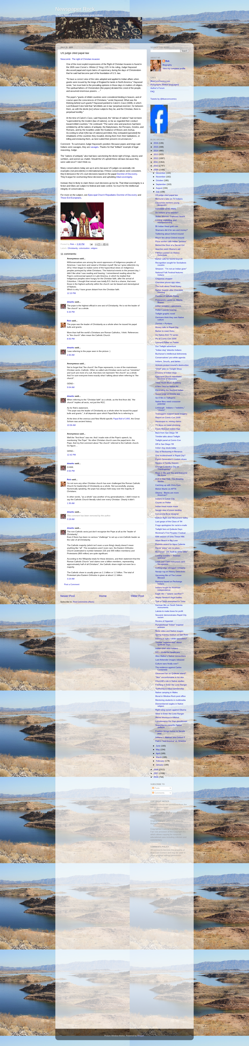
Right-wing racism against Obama (170, 710)
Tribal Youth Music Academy (168, 383)
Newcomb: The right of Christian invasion (80, 59)
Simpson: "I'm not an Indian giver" (171, 269)
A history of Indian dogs (166, 373)
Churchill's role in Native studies (169, 681)
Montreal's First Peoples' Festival (170, 533)
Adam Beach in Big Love (166, 540)
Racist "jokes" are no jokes (167, 548)
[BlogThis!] (99, 244)
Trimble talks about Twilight (167, 436)
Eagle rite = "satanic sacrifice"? (169, 594)
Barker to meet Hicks (164, 331)
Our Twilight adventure (165, 346)
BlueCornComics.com (160, 81)
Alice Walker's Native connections (170, 656)
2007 (156, 773)
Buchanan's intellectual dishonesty (171, 354)
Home (103, 595)
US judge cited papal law (166, 195)
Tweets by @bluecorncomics (163, 99)
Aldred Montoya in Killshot (167, 717)
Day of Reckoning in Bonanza (168, 452)
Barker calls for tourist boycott (168, 259)
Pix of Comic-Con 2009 (165, 339)
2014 (156, 151)
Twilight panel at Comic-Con (168, 440)
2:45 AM (70, 355)
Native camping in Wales (166, 692)
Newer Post (67, 595)
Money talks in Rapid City (166, 327)
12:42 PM (71, 455)
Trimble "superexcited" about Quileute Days (168, 643)
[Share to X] (101, 244)
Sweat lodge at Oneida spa (167, 394)
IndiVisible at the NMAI (165, 209)
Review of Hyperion (164, 621)
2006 (156, 777)
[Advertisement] (168, 879)
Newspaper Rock (75, 9)
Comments (159, 793)
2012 (156, 158)
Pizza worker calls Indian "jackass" (171, 241)
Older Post (137, 595)
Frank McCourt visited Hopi (167, 429)
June (158, 746)
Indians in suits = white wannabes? (171, 639)
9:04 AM (70, 387)
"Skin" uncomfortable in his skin (169, 677)
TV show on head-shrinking (167, 425)
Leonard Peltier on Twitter (167, 342)
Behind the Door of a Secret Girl (169, 245)
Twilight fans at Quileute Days (168, 529)
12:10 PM (71, 293)
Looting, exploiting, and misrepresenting (166, 221)
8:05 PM (71, 339)
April (158, 753)
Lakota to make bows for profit (169, 611)
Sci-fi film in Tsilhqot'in (165, 398)
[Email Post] (91, 244)
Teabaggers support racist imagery (171, 414)
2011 (156, 162)
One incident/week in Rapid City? (170, 455)
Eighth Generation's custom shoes (171, 459)
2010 (156, 166)
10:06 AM (71, 425)
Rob (72, 244)
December (161, 173)
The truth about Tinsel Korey (168, 286)
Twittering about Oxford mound (169, 234)
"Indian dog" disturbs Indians (168, 350)
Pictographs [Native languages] (164, 85)
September (161, 184)
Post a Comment (71, 584)
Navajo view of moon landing (168, 510)
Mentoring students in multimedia (170, 700)
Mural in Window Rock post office (170, 696)
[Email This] (96, 244)
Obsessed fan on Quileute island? (170, 673)
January (160, 765)
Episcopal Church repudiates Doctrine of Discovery (168, 377)
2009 (156, 170)
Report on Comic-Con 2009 (167, 417)
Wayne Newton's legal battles (168, 597)
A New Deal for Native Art (166, 386)
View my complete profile (174, 68)
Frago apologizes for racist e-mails (171, 525)
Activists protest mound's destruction (172, 365)
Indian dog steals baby (165, 448)
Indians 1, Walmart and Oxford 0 (170, 737)
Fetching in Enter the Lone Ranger (171, 685)
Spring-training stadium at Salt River (171, 635)
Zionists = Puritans (163, 324)
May (158, 749)
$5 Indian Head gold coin (166, 226)
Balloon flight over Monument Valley (171, 518)
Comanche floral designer (167, 514)
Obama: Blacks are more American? (167, 494)
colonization (84, 248)
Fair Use (154, 832)
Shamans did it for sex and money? (171, 230)
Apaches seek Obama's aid (167, 249)
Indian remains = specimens (168, 306)
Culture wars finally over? (166, 664)
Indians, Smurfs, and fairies (167, 361)
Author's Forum (157, 88)
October (160, 180)
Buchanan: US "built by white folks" (171, 552)
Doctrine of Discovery (127, 174)
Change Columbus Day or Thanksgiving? (167, 468)
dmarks (70, 302)
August (159, 188)
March (159, 757)
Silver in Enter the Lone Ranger (169, 714)
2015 (156, 147)
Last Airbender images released (169, 660)
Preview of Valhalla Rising (167, 296)
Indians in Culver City (165, 499)
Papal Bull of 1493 (121, 419)
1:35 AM (70, 503)
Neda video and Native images (169, 631)
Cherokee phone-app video (167, 282)
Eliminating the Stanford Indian (169, 390)
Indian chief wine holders (166, 648)
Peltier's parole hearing (165, 310)
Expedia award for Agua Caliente (170, 544)
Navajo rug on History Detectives (170, 572)
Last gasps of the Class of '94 (168, 521)
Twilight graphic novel (165, 314)
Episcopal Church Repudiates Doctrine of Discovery (112, 195)
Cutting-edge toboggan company (170, 568)
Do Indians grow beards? (166, 213)
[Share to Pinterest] (107, 244)
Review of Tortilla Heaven (167, 463)
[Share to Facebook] (104, 244)
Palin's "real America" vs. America (170, 741)
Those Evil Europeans (71, 198)
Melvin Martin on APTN (165, 489)
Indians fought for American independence (167, 589)
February (160, 761)
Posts (157, 788)
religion (94, 248)
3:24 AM (70, 579)
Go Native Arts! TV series (166, 335)
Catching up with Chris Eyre (168, 485)
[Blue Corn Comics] (159, 133)
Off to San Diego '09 (164, 444)
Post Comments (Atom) (83, 602)
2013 (156, 154)
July (158, 192)
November (161, 177)
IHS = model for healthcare (167, 652)
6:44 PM (71, 312)
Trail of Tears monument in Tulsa (170, 601)
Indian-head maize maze (166, 506)
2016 (156, 143)
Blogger (140, 1036)
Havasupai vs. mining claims (168, 421)
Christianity (73, 248)
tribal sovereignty (124, 177)
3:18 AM (70, 519)
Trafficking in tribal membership (169, 689)
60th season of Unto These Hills (169, 537)
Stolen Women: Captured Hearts (170, 216)
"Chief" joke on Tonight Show (168, 369)
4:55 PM (71, 471)
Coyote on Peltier (163, 502)
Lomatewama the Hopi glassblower (171, 721)
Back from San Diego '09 (166, 433)
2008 (156, 769)
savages (94, 147)
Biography (167, 65)
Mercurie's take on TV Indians (169, 199)
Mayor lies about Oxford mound (169, 238)
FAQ (152, 91)
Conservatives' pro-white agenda (170, 357)
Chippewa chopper (163, 279)
